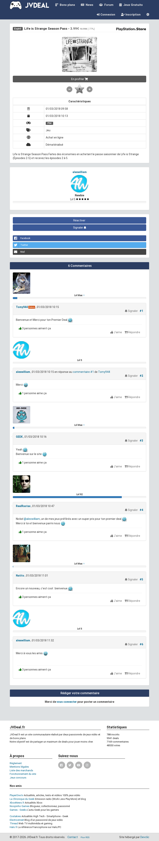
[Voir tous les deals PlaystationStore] (131, 29)
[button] (147, 14)
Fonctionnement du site (23, 773)
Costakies (15, 816)
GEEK (19, 436)
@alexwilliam (32, 519)
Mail (22, 251)
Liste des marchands (21, 770)
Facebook (25, 238)
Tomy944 (22, 307)
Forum (108, 5)
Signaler (78, 227)
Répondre (134, 332)
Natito (20, 575)
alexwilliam (80, 172)
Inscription (133, 14)
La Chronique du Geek (22, 799)
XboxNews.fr (17, 802)
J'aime (118, 332)
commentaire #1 (83, 371)
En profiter (78, 79)
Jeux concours (18, 777)
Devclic (144, 837)
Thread (14, 823)
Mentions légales (19, 766)
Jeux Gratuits (132, 5)
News (88, 5)
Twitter (24, 245)
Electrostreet (17, 819)
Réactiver (79, 220)
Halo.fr (13, 827)
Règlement (16, 763)
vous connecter (67, 701)
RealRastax (23, 506)
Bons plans (66, 5)
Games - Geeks (18, 809)
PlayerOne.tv (16, 795)
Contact (72, 837)
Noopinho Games (19, 806)
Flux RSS (85, 837)
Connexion (107, 14)
